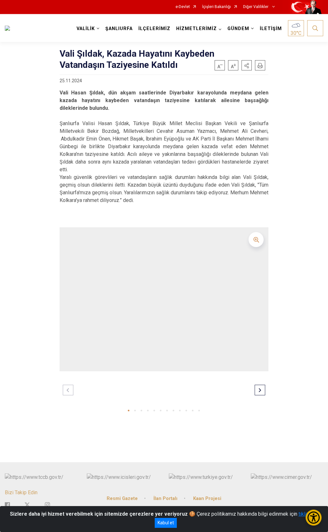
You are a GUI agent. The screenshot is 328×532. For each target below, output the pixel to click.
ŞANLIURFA (119, 28)
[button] (247, 65)
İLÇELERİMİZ (154, 28)
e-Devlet (183, 7)
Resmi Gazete (122, 498)
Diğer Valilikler (256, 7)
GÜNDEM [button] (238, 28)
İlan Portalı (165, 498)
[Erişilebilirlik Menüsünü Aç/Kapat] (314, 518)
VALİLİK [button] (86, 28)
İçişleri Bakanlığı (216, 7)
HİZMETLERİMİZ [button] (196, 28)
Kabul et (166, 522)
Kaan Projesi (207, 498)
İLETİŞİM (271, 28)
